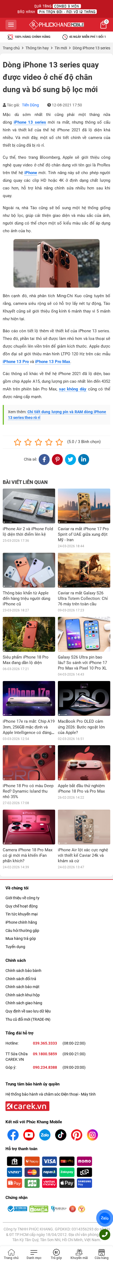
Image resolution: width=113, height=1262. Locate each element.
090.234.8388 (45, 1067)
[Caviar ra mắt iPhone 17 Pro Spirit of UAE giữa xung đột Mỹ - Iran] (84, 506)
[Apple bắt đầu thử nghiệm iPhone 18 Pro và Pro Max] (84, 762)
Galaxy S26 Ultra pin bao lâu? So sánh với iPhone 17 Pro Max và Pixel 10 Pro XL (82, 663)
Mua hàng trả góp (20, 938)
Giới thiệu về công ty (22, 898)
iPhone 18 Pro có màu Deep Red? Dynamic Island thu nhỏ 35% (28, 791)
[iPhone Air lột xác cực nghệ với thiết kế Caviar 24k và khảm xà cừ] (84, 827)
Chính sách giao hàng (23, 1003)
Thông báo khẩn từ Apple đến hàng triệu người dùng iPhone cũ (26, 598)
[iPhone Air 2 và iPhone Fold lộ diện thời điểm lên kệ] (29, 506)
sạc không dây (72, 389)
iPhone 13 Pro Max (52, 361)
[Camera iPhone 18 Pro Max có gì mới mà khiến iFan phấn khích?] (29, 827)
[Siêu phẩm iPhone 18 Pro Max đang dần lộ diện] (29, 634)
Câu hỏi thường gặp (22, 930)
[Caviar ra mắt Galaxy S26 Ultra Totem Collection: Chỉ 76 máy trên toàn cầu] (84, 570)
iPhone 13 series (30, 122)
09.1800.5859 (45, 1054)
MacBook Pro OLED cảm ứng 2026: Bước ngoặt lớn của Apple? (81, 727)
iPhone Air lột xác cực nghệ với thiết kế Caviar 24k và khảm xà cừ (83, 855)
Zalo (105, 1218)
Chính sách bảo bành (23, 970)
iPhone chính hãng (21, 922)
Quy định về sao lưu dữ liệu (28, 1011)
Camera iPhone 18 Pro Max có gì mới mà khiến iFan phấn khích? (27, 855)
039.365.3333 (45, 1043)
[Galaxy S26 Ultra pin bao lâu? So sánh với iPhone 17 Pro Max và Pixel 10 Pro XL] (84, 634)
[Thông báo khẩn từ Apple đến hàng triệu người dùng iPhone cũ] (29, 570)
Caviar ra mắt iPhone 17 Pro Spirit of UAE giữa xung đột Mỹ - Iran (83, 534)
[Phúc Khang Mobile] (56, 25)
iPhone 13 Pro (16, 361)
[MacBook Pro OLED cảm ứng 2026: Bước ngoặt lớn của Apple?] (84, 698)
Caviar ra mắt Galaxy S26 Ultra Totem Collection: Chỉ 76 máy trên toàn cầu (83, 598)
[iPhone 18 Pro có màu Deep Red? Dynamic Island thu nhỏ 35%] (29, 762)
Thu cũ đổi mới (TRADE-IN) (27, 1019)
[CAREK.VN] (26, 1106)
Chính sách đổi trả (20, 979)
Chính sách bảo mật (22, 987)
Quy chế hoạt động (21, 906)
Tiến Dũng (30, 105)
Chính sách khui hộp (22, 995)
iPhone (30, 172)
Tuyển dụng (15, 947)
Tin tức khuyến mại (21, 914)
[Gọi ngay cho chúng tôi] (104, 1234)
